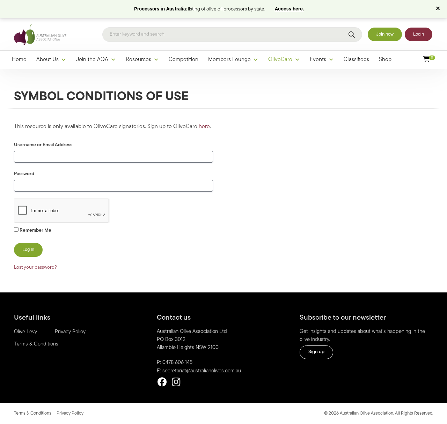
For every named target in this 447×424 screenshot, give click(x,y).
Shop (385, 59)
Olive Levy (25, 332)
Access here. (289, 9)
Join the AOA (92, 59)
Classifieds (356, 59)
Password (24, 174)
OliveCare (280, 59)
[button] (439, 9)
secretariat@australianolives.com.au (201, 371)
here (204, 126)
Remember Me (35, 230)
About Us (47, 59)
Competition (183, 59)
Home (19, 59)
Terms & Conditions (36, 344)
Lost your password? (35, 267)
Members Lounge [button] (229, 59)
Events (318, 59)
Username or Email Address (43, 145)
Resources (138, 59)
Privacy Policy (70, 332)
